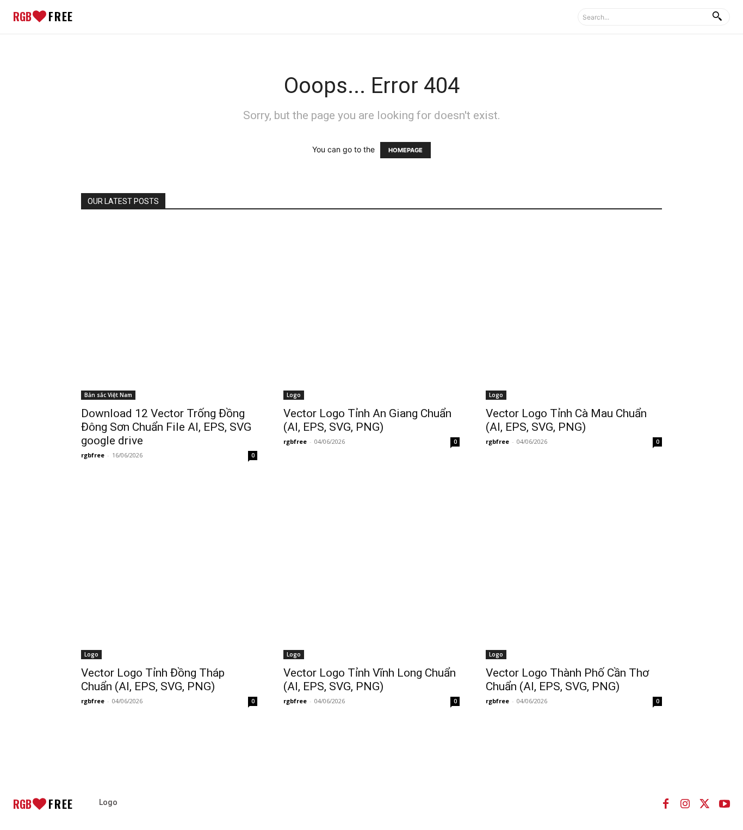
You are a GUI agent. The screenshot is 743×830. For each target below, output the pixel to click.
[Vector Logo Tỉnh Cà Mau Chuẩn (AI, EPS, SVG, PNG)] (574, 312)
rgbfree (92, 455)
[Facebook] (665, 803)
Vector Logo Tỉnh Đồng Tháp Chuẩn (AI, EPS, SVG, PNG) (153, 679)
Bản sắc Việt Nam (108, 395)
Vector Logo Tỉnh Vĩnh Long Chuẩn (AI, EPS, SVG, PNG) (369, 679)
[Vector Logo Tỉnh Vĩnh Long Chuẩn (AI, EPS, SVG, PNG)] (371, 571)
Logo (294, 395)
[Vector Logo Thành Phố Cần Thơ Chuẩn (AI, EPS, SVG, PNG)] (574, 571)
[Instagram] (685, 803)
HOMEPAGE (405, 150)
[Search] (717, 17)
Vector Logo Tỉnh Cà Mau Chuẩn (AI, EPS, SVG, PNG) (566, 420)
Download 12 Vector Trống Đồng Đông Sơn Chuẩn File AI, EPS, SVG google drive (166, 427)
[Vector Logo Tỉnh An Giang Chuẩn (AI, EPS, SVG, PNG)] (371, 312)
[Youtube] (724, 803)
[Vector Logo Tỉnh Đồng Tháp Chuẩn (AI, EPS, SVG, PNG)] (169, 571)
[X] (704, 803)
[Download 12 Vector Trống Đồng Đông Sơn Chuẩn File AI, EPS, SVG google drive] (169, 312)
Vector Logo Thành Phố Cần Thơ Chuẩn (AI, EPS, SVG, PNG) (567, 679)
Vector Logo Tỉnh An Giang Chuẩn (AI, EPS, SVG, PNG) (367, 420)
